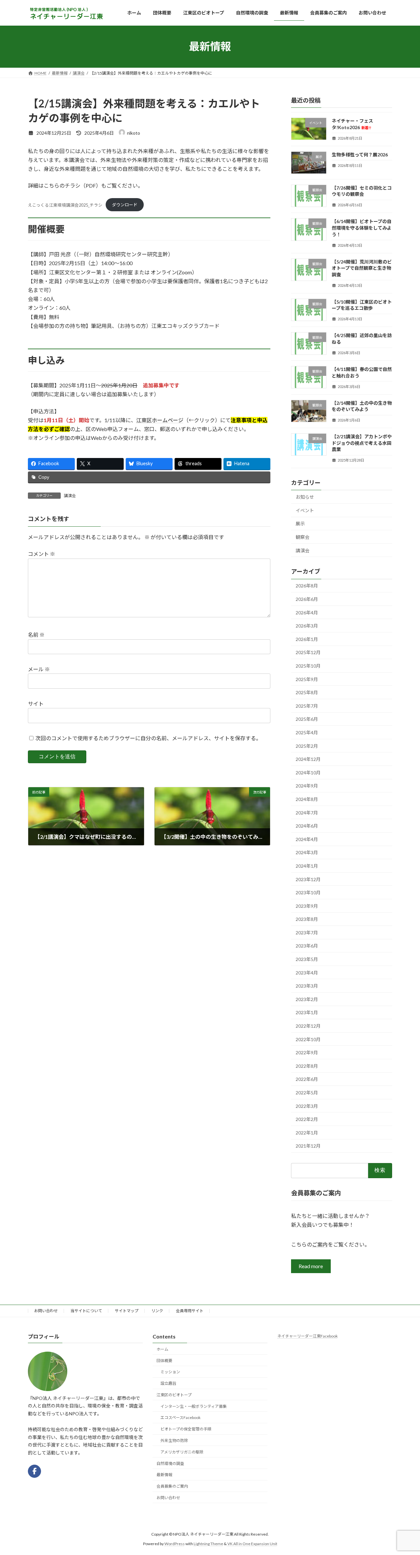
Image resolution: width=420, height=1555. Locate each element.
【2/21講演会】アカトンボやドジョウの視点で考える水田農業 (362, 443)
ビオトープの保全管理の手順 (185, 1429)
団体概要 (164, 1360)
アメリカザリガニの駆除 (181, 1452)
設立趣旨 (168, 1383)
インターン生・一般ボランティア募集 (193, 1406)
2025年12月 (308, 652)
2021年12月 (308, 1146)
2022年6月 (307, 1079)
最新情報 (164, 1474)
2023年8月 (307, 919)
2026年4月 (307, 612)
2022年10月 (308, 1039)
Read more (311, 1266)
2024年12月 (308, 759)
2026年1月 (307, 639)
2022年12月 (308, 1026)
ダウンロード (124, 204)
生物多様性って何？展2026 (360, 154)
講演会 (70, 495)
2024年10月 (308, 772)
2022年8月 (307, 1066)
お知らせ (305, 497)
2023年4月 (307, 972)
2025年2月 (307, 745)
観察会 (302, 537)
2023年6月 (307, 946)
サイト (36, 703)
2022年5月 (307, 1092)
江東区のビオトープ (174, 1394)
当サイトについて (86, 1310)
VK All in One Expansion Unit (252, 1543)
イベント (305, 510)
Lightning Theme (208, 1543)
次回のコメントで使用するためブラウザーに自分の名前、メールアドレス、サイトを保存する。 (148, 738)
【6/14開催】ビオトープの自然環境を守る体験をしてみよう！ (361, 227)
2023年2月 (307, 999)
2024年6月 (307, 826)
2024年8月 (307, 799)
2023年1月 (307, 1012)
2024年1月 (307, 866)
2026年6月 (307, 599)
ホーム (162, 1349)
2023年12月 (308, 879)
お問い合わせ (46, 1310)
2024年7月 (307, 812)
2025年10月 (308, 666)
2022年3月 (307, 1106)
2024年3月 (307, 852)
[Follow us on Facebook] (34, 1470)
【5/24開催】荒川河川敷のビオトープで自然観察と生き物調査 (362, 268)
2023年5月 (307, 959)
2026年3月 (307, 626)
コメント (41, 554)
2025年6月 (307, 719)
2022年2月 (307, 1119)
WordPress (174, 1543)
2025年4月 (307, 732)
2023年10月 (308, 892)
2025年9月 (307, 679)
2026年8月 (307, 585)
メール (39, 669)
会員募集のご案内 (172, 1486)
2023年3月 (307, 986)
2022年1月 (307, 1132)
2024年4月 (307, 839)
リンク (157, 1310)
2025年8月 (307, 692)
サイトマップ (126, 1310)
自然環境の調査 (170, 1463)
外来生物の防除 (174, 1440)
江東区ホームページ (159, 420)
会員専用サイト (189, 1310)
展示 (300, 523)
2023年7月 (307, 932)
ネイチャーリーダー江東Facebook (307, 1336)
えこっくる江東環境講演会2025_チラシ (65, 204)
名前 (36, 635)
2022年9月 (307, 1052)
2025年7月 (307, 705)
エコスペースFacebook (180, 1417)
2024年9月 (307, 786)
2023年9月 (307, 905)
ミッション (170, 1371)
